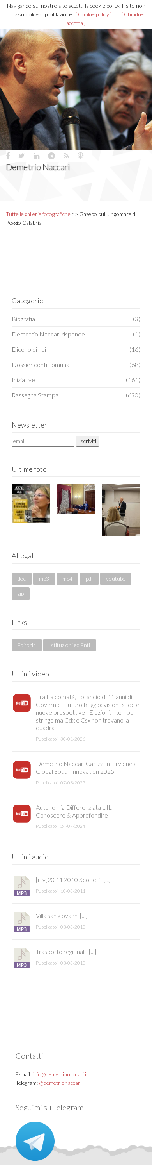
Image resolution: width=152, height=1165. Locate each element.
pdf (89, 578)
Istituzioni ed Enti (69, 645)
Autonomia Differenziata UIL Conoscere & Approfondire (74, 811)
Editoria (27, 645)
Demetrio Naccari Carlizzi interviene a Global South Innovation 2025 (86, 767)
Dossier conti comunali (76, 364)
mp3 (44, 578)
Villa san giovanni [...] (61, 915)
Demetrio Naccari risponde (76, 334)
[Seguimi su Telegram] (35, 1140)
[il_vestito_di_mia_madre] (31, 503)
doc (22, 578)
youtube (115, 578)
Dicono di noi (76, 349)
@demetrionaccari (60, 1082)
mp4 (67, 578)
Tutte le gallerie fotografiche (38, 214)
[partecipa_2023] (76, 498)
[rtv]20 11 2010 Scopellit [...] (73, 879)
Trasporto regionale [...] (66, 951)
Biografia (76, 318)
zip (21, 593)
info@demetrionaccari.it (60, 1074)
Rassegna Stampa (76, 395)
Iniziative (76, 379)
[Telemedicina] (121, 510)
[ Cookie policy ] (93, 14)
